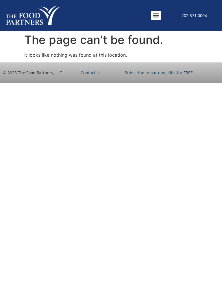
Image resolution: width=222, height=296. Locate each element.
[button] (156, 15)
